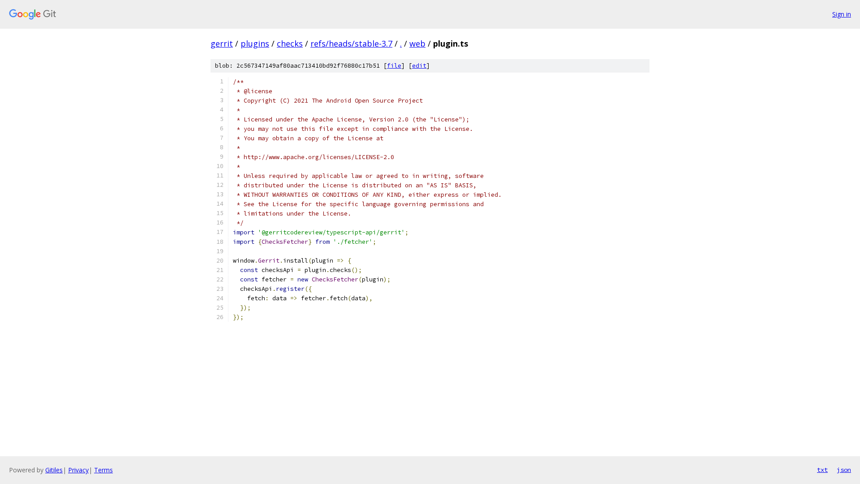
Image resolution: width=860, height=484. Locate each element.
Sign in (841, 14)
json (844, 470)
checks (290, 43)
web (417, 43)
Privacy (78, 470)
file (394, 65)
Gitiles (54, 470)
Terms (103, 470)
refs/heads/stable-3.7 (351, 43)
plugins (255, 43)
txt (822, 470)
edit (419, 65)
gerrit (222, 43)
